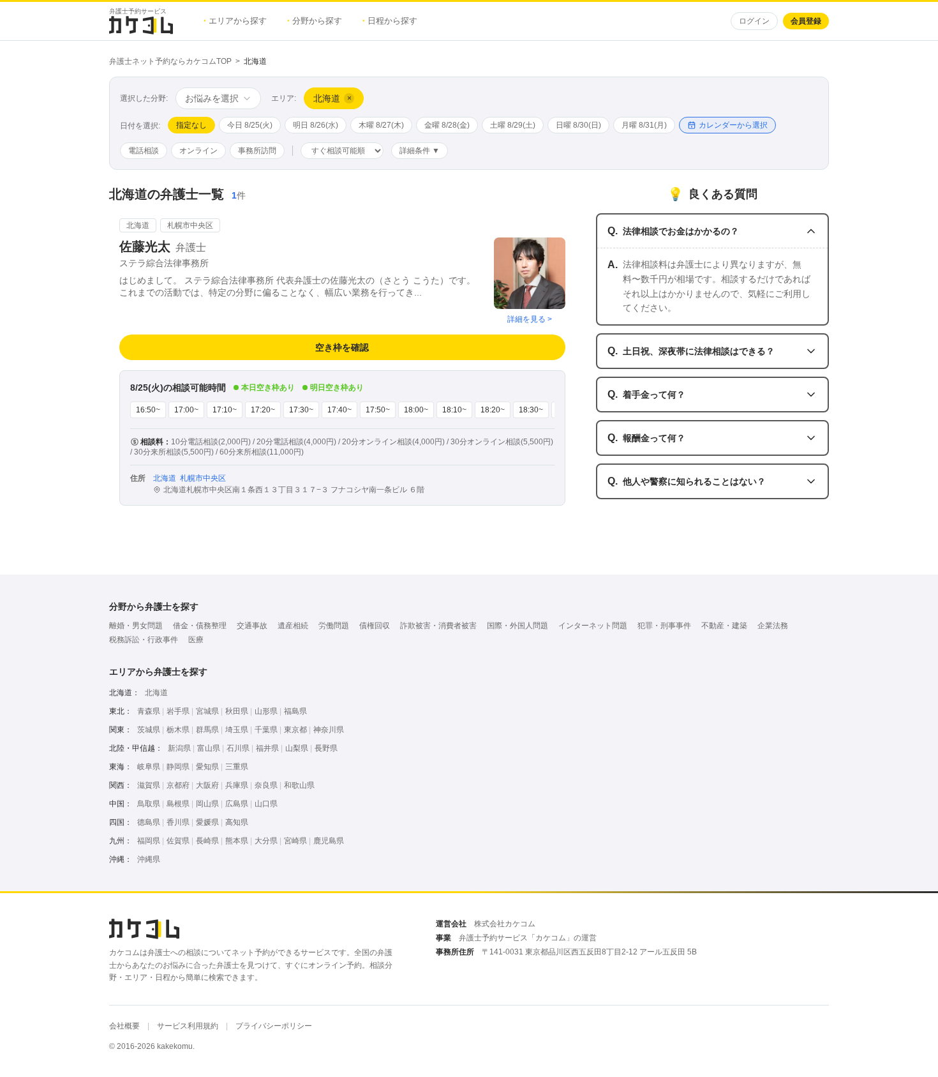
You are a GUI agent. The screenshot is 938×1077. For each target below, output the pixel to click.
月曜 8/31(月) (644, 125)
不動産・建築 (724, 625)
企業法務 (772, 625)
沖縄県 (148, 859)
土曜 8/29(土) (512, 125)
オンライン (198, 150)
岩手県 (178, 711)
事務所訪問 (257, 150)
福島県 (295, 711)
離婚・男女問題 (136, 625)
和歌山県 (299, 785)
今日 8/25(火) (249, 125)
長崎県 (207, 840)
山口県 (266, 803)
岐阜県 (148, 766)
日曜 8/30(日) (578, 125)
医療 (196, 639)
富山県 (208, 748)
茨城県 (148, 729)
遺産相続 (293, 625)
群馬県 (207, 729)
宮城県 (207, 711)
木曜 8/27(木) (381, 125)
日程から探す (389, 21)
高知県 (236, 822)
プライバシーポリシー (273, 1025)
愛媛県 (207, 822)
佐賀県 (178, 840)
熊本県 (236, 840)
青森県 (148, 711)
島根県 (178, 803)
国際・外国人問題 (517, 625)
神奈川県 (328, 729)
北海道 (156, 692)
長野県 (326, 748)
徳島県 (148, 822)
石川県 (238, 748)
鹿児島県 (328, 840)
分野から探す (314, 21)
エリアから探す (235, 21)
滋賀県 (148, 785)
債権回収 (374, 625)
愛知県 (207, 766)
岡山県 (207, 803)
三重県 (236, 766)
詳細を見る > (529, 319)
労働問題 (333, 625)
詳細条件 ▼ (419, 150)
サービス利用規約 (187, 1025)
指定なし (191, 125)
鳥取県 (148, 803)
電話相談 (143, 150)
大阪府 (207, 785)
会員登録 (806, 21)
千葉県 (266, 729)
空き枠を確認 (342, 347)
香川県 (178, 822)
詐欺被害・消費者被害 (438, 625)
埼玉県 (236, 729)
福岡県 (148, 840)
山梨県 (296, 748)
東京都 (295, 729)
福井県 (267, 748)
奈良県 (266, 785)
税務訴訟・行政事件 (143, 639)
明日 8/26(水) (315, 125)
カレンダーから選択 (733, 125)
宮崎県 (295, 840)
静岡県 (178, 766)
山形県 (266, 711)
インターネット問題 (592, 625)
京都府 (178, 785)
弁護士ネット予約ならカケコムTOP (170, 61)
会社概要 (124, 1025)
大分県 (266, 840)
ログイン (754, 21)
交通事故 (252, 625)
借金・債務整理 (200, 625)
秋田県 (236, 711)
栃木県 (178, 729)
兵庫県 (236, 785)
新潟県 (179, 748)
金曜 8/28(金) (447, 125)
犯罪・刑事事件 (664, 625)
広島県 (236, 803)
